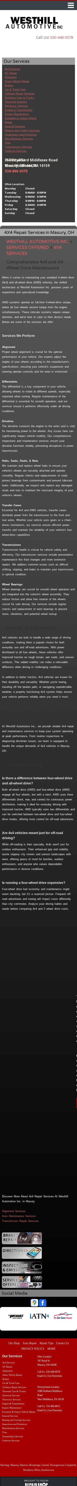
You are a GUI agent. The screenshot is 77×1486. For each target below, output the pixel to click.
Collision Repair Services (19, 93)
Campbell (70, 1465)
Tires (8, 142)
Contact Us (62, 1343)
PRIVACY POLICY (33, 1348)
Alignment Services (14, 1211)
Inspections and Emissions (21, 134)
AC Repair (11, 73)
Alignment (11, 77)
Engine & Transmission (18, 110)
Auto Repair (30, 1343)
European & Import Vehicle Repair (18, 1412)
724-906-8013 (16, 171)
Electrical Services (16, 101)
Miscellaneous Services (19, 138)
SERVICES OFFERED (27, 247)
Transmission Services (18, 146)
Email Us (41, 1375)
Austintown (47, 1469)
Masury (14, 1465)
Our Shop (14, 1343)
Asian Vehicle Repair (17, 81)
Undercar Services (16, 151)
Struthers (28, 1469)
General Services (15, 126)
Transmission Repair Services (20, 1221)
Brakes (9, 85)
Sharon (24, 1465)
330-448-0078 (61, 37)
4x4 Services (12, 69)
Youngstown (57, 1465)
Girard (45, 1465)
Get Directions (55, 1375)
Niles (37, 1469)
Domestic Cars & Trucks (19, 97)
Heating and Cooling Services (22, 130)
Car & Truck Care (15, 89)
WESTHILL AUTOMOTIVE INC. (37, 241)
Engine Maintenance (17, 114)
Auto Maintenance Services (19, 1216)
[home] (35, 23)
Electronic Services (16, 105)
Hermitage (34, 1465)
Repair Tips (46, 1343)
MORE (51, 1348)
